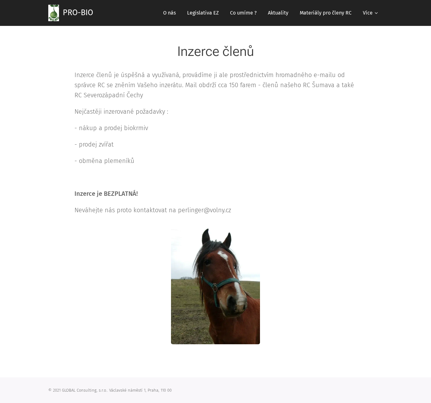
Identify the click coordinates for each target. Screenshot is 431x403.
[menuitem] (169, 13)
